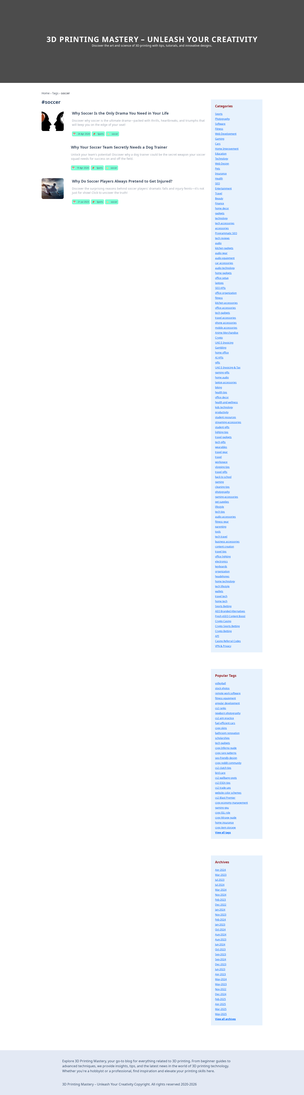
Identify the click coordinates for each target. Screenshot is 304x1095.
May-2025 (221, 1014)
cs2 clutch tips (223, 768)
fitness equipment (225, 698)
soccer (112, 133)
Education (220, 153)
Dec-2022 (220, 904)
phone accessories (226, 323)
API (217, 636)
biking (218, 387)
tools (218, 531)
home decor (222, 208)
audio (218, 243)
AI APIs (219, 357)
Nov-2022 (220, 989)
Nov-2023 (220, 914)
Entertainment (223, 188)
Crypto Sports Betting (227, 626)
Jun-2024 (220, 944)
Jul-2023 (219, 880)
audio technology (225, 268)
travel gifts (221, 472)
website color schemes (228, 793)
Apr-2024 (220, 870)
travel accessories (225, 318)
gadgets (219, 213)
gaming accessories (226, 497)
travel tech (221, 596)
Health (219, 178)
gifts (217, 362)
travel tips (220, 551)
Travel (218, 193)
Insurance (221, 173)
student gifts (222, 427)
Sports (98, 133)
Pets (217, 168)
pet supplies (222, 502)
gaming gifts (222, 372)
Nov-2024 (220, 894)
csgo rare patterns (225, 753)
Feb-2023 (220, 899)
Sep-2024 (220, 959)
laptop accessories (226, 382)
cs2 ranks (220, 708)
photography (222, 492)
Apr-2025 (220, 1004)
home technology (225, 581)
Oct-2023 (220, 949)
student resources (225, 417)
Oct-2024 (220, 929)
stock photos (222, 688)
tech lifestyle (222, 586)
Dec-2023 (220, 964)
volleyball (220, 683)
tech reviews (222, 238)
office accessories (225, 308)
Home (46, 93)
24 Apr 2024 (81, 133)
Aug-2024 (220, 934)
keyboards (221, 566)
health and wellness (226, 402)
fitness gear (222, 521)
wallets (219, 591)
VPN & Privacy (223, 646)
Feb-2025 (220, 999)
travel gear (221, 452)
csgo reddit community (228, 763)
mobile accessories (226, 327)
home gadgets (223, 273)
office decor (222, 397)
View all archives (225, 1019)
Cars (217, 143)
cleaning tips (222, 487)
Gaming (219, 139)
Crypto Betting (223, 631)
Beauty (219, 198)
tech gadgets (222, 313)
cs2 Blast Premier (225, 797)
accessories (222, 228)
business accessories (227, 541)
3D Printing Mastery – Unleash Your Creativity (152, 39)
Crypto (219, 337)
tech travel (221, 536)
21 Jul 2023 (81, 201)
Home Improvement (226, 148)
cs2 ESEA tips (222, 783)
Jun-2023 (220, 969)
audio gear (221, 253)
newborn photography (228, 713)
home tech (221, 601)
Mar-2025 (220, 1009)
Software (220, 124)
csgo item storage (225, 827)
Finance (219, 203)
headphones (222, 576)
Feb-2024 (220, 919)
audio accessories (225, 516)
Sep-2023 (220, 954)
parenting (220, 526)
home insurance (224, 822)
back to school (223, 477)
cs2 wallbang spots (226, 778)
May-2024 (221, 979)
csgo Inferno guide (226, 748)
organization (222, 571)
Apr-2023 (220, 974)
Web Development (225, 134)
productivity (222, 412)
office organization (226, 293)
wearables (221, 447)
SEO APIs (220, 288)
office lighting (223, 556)
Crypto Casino (223, 621)
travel (218, 457)
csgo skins (221, 728)
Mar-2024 (220, 890)
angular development (227, 703)
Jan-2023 (220, 924)
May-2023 (221, 984)
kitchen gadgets (224, 248)
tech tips (220, 512)
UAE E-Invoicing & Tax (227, 367)
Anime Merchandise (226, 332)
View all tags (223, 832)
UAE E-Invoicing (224, 342)
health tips (221, 392)
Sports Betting (223, 606)
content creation (224, 546)
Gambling (220, 347)
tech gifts (220, 442)
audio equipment (225, 258)
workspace (221, 462)
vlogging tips (222, 467)
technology (221, 218)
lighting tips (221, 432)
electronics (221, 561)
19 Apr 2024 (80, 167)
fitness (219, 298)
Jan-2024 (220, 909)
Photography (222, 119)
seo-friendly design (226, 758)
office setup (222, 278)
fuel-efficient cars (225, 723)
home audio (222, 377)
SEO (217, 183)
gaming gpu (222, 807)
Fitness (219, 129)
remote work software (228, 693)
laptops (219, 283)
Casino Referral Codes (228, 641)
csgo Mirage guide (225, 817)
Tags (55, 93)
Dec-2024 (220, 994)
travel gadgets (223, 437)
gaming (219, 482)
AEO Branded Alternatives (230, 611)
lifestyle (219, 507)
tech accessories (224, 223)
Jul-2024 (219, 885)
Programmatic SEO (226, 233)
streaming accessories (228, 422)
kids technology (224, 407)
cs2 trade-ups (223, 788)
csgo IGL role (222, 812)
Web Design (222, 163)
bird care (220, 773)
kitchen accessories (226, 303)
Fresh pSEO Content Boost (230, 616)
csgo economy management (231, 802)
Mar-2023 (220, 875)
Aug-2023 (220, 939)
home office (222, 352)
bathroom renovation (227, 733)
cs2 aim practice (224, 718)
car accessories (224, 263)
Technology (221, 158)
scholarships (222, 738)
